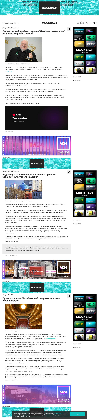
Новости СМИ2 (6, 157)
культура (10, 131)
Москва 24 (49, 23)
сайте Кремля (50, 339)
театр (16, 380)
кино (6, 131)
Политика (16, 295)
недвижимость (13, 255)
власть (6, 380)
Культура (16, 28)
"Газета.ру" (9, 72)
